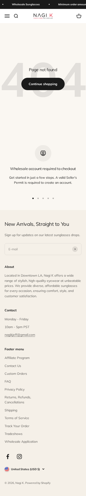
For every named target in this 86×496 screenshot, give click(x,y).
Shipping (11, 410)
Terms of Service (17, 418)
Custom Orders (16, 374)
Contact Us (13, 366)
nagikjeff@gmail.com (20, 335)
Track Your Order (17, 426)
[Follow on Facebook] (8, 456)
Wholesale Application (21, 441)
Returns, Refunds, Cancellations (18, 399)
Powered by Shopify (37, 483)
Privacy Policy (15, 389)
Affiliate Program (17, 358)
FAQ (8, 381)
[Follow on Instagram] (19, 456)
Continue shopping (43, 84)
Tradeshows (13, 434)
